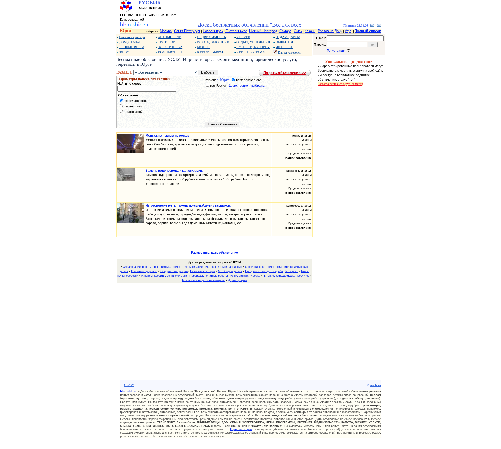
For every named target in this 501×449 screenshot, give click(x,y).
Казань (310, 31)
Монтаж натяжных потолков (167, 135)
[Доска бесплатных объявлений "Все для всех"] (134, 25)
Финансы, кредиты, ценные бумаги (164, 275)
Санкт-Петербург (187, 31)
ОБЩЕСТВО (285, 42)
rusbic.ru (375, 385)
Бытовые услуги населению (223, 266)
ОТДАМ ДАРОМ (288, 37)
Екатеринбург (236, 31)
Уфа (348, 31)
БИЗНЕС (203, 47)
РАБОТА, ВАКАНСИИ (213, 42)
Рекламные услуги (202, 271)
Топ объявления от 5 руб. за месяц (340, 84)
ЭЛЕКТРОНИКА (170, 47)
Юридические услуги (174, 271)
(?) (348, 50)
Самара (285, 31)
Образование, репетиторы (140, 266)
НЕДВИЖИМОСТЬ (211, 37)
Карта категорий (290, 52)
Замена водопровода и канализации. (174, 170)
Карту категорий (241, 429)
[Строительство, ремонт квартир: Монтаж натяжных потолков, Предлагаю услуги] (130, 152)
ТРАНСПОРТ (167, 42)
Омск (298, 31)
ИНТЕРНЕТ (284, 47)
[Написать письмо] (379, 25)
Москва (166, 31)
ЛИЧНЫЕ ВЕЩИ (131, 47)
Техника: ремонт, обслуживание (181, 266)
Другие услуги (237, 280)
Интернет (291, 271)
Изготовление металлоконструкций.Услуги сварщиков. (188, 205)
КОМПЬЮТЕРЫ (170, 52)
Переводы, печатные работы (208, 275)
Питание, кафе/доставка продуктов (286, 275)
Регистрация (336, 50)
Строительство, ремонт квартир (266, 266)
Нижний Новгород (263, 31)
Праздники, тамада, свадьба (264, 271)
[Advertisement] (214, 324)
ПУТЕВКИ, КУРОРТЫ (253, 47)
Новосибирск (213, 31)
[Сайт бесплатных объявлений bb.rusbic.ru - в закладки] (372, 25)
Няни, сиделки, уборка (245, 275)
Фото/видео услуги (230, 271)
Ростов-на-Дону (330, 31)
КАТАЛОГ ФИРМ (210, 52)
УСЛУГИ (243, 37)
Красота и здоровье (144, 271)
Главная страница (132, 37)
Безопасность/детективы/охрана (203, 280)
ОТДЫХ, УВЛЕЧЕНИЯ (253, 42)
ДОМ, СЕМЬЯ (129, 42)
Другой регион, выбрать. (247, 85)
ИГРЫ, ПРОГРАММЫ (252, 52)
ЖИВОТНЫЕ (129, 52)
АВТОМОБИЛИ (169, 37)
